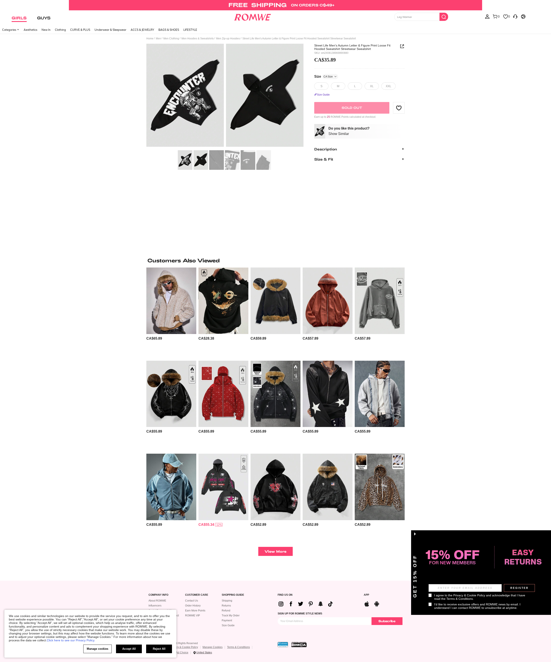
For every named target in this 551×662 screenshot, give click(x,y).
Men (158, 38)
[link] (275, 5)
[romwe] (252, 16)
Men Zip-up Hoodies (228, 38)
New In (46, 29)
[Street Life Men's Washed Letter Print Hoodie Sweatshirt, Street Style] (223, 487)
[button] (399, 108)
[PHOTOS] (224, 96)
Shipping (227, 600)
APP (366, 595)
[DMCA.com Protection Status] (299, 644)
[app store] (367, 603)
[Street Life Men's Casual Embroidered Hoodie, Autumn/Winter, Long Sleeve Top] (380, 301)
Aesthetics (30, 29)
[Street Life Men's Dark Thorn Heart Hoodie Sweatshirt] (275, 487)
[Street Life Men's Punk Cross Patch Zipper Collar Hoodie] (328, 394)
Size (323, 76)
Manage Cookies (213, 647)
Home (149, 38)
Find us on (285, 595)
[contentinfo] (154, 338)
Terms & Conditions (238, 647)
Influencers (155, 605)
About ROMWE (157, 600)
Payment (227, 620)
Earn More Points (195, 610)
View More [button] (275, 551)
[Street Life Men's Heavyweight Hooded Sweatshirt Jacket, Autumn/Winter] (223, 394)
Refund (226, 610)
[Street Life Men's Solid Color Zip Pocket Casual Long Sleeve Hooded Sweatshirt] (328, 301)
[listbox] (487, 16)
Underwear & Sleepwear (110, 29)
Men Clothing (171, 38)
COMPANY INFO (158, 595)
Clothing (60, 29)
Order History (193, 605)
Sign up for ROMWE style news (300, 613)
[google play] (377, 603)
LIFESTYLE (190, 29)
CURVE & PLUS (80, 29)
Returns (226, 605)
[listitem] (171, 312)
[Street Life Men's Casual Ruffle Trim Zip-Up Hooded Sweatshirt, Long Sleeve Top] (380, 394)
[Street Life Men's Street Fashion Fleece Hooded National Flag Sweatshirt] (328, 487)
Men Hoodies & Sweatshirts (197, 38)
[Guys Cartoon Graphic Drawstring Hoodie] (223, 301)
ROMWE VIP (192, 615)
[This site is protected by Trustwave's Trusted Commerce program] (283, 644)
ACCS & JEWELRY (142, 29)
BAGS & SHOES (168, 29)
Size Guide (228, 625)
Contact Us (191, 600)
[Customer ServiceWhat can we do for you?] (515, 16)
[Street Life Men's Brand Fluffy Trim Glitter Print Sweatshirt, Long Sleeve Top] (275, 394)
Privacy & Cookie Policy (184, 647)
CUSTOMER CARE (196, 595)
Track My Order (231, 615)
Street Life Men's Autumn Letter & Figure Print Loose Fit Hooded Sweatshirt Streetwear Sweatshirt (352, 47)
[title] (275, 260)
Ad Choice (182, 652)
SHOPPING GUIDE (233, 595)
